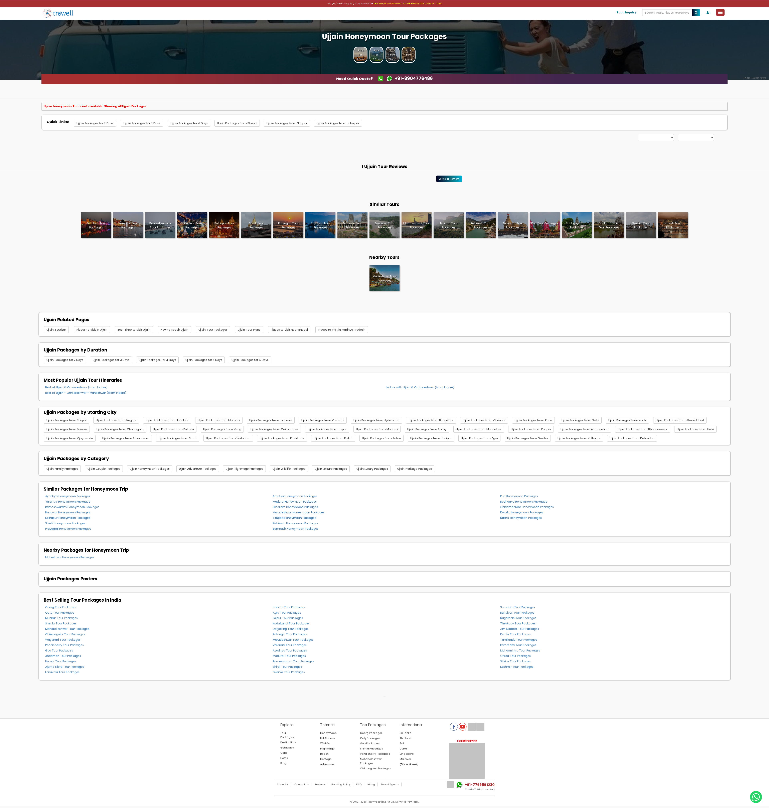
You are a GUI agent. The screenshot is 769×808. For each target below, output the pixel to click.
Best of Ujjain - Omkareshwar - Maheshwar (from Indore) (85, 393)
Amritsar (320, 225)
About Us (283, 784)
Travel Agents (390, 784)
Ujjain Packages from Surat (178, 438)
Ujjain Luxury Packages (372, 469)
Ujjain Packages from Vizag (222, 429)
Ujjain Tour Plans (249, 330)
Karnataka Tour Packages (518, 645)
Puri (544, 223)
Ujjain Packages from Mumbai (219, 420)
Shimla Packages (371, 748)
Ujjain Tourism (56, 330)
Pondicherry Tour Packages (64, 645)
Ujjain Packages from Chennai (484, 420)
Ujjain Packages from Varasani (322, 420)
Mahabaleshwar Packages (371, 761)
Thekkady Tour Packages (517, 623)
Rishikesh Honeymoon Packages (295, 523)
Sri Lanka (405, 733)
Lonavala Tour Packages (62, 672)
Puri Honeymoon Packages (519, 496)
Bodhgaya (576, 225)
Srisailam (384, 225)
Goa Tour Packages (59, 650)
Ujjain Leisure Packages (331, 469)
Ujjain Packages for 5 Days (203, 360)
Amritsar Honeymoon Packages (295, 496)
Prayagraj (288, 225)
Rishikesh (480, 225)
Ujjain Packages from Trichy (427, 429)
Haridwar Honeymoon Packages (67, 512)
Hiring (371, 784)
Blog (283, 763)
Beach (324, 754)
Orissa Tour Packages (515, 656)
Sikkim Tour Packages (515, 661)
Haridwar (192, 225)
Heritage (326, 759)
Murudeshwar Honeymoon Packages (298, 512)
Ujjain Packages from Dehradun (632, 438)
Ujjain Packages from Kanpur (531, 429)
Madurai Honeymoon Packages (295, 502)
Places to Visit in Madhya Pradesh (341, 330)
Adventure (327, 764)
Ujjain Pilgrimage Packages (244, 469)
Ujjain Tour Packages (212, 330)
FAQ (358, 784)
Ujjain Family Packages (62, 469)
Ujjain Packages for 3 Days (142, 123)
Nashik (673, 225)
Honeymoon (328, 733)
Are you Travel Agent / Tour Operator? (350, 3)
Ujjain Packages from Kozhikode (282, 438)
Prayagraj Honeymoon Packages (68, 529)
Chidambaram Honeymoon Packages (527, 507)
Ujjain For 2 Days (360, 55)
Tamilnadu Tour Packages (518, 640)
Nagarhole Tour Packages (518, 618)
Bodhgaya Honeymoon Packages (523, 502)
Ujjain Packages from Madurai (377, 429)
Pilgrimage (327, 748)
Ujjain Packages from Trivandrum (125, 438)
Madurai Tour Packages (289, 656)
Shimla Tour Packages (60, 623)
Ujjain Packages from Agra (479, 438)
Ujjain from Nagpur (409, 55)
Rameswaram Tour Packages (293, 661)
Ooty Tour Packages (59, 613)
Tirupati (449, 225)
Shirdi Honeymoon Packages (65, 523)
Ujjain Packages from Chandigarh (120, 429)
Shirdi (256, 225)
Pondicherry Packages (375, 754)
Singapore (407, 754)
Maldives (406, 759)
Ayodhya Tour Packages (290, 650)
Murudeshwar (416, 225)
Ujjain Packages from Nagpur (287, 123)
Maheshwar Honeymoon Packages (69, 557)
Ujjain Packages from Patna (381, 438)
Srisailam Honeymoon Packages (295, 507)
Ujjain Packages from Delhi (580, 420)
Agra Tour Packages (287, 613)
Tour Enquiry (626, 12)
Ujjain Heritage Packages (414, 469)
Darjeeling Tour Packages (290, 629)
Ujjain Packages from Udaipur (431, 438)
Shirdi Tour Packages (287, 667)
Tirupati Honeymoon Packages (294, 518)
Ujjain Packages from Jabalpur (338, 123)
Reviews (320, 784)
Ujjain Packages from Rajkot (333, 438)
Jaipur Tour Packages (288, 618)
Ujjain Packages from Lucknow (270, 420)
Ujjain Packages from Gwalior (527, 438)
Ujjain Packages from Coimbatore (274, 429)
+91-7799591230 (480, 784)
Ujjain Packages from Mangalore (478, 429)
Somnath (512, 225)
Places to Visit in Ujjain (92, 330)
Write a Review (449, 179)
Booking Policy (340, 784)
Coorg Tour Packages (60, 607)
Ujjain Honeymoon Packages (150, 469)
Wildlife (325, 743)
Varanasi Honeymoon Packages (67, 502)
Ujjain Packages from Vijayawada (69, 438)
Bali (402, 743)
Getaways (287, 747)
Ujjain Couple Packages (104, 469)
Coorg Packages (371, 733)
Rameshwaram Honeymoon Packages (72, 507)
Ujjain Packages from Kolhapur (579, 438)
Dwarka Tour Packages (289, 672)
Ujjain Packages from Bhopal (237, 123)
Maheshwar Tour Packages (384, 278)
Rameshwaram (160, 225)
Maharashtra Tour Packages (520, 650)
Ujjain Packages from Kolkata (173, 429)
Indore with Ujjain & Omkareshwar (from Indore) (421, 387)
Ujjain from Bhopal (392, 55)
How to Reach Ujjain (174, 330)
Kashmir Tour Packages (516, 667)
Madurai (352, 225)
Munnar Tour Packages (61, 618)
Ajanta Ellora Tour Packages (64, 667)
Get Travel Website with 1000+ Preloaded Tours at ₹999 (408, 3)
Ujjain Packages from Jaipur (327, 429)
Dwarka (641, 225)
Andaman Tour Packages (63, 656)
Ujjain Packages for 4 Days (189, 123)
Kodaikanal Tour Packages (291, 623)
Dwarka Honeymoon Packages (521, 512)
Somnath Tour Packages (517, 607)
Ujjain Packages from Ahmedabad (680, 420)
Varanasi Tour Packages (290, 645)
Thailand (405, 738)
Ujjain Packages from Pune (533, 420)
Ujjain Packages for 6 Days (250, 360)
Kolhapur (224, 225)
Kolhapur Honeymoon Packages (67, 518)
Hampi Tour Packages (60, 661)
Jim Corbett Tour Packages (519, 629)
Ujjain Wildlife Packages (289, 469)
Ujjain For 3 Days (376, 55)
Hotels (284, 758)
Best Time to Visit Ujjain (134, 330)
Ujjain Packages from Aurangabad (584, 429)
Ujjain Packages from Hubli (695, 429)
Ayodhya (96, 225)
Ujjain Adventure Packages (197, 469)
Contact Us (301, 784)
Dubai (404, 748)
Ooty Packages (370, 738)
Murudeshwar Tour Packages (293, 640)
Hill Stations (327, 738)
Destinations (288, 742)
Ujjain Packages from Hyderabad (376, 420)
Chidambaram (608, 225)
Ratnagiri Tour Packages (290, 634)
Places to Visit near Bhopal (289, 330)
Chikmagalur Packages (375, 768)
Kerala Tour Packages (515, 634)
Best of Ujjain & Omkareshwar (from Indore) (76, 387)
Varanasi (128, 225)
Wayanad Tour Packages (63, 640)
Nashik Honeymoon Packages (521, 518)
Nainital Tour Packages (289, 607)
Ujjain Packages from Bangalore (431, 420)
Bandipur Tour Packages (517, 613)
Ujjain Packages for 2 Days (94, 123)
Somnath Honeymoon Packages (296, 529)
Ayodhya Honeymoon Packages (67, 496)
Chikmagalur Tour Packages (65, 634)
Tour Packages (287, 735)
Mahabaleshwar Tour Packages (67, 629)
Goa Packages (370, 743)
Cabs (283, 753)
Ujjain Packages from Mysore (66, 429)
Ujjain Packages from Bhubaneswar (642, 429)
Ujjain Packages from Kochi (627, 420)
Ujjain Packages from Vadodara (228, 438)
